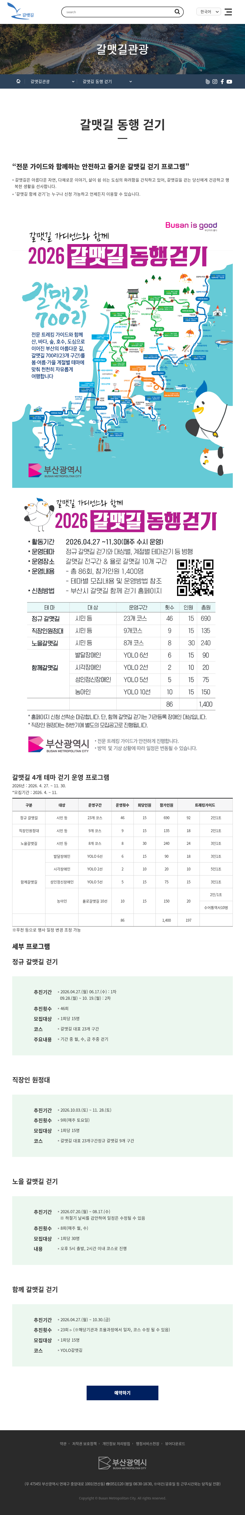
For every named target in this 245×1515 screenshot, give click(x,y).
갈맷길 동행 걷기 (97, 81)
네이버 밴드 (207, 81)
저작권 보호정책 (84, 1443)
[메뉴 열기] (228, 12)
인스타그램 (214, 81)
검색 (177, 11)
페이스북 (222, 81)
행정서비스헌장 (147, 1443)
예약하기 (122, 1392)
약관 (63, 1443)
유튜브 (229, 81)
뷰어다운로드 (175, 1443)
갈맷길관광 (40, 81)
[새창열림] (122, 1468)
